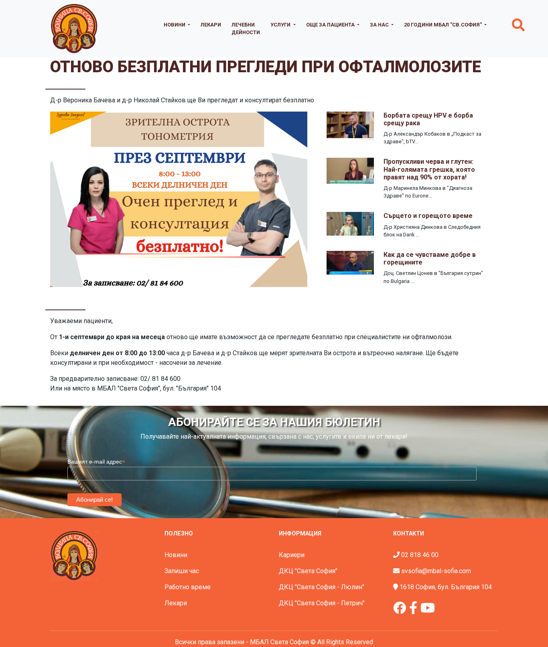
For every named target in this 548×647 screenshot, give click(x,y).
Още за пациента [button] (331, 25)
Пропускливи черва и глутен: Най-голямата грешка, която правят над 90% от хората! (429, 169)
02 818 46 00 (419, 555)
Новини (175, 555)
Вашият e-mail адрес (96, 462)
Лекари (211, 25)
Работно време (187, 587)
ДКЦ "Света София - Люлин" (321, 587)
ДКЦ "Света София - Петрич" (322, 603)
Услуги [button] (281, 25)
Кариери (291, 555)
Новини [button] (175, 25)
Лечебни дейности (245, 28)
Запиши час (181, 571)
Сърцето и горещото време (428, 216)
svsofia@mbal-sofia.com (436, 571)
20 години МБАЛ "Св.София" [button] (443, 25)
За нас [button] (380, 25)
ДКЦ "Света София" (308, 571)
